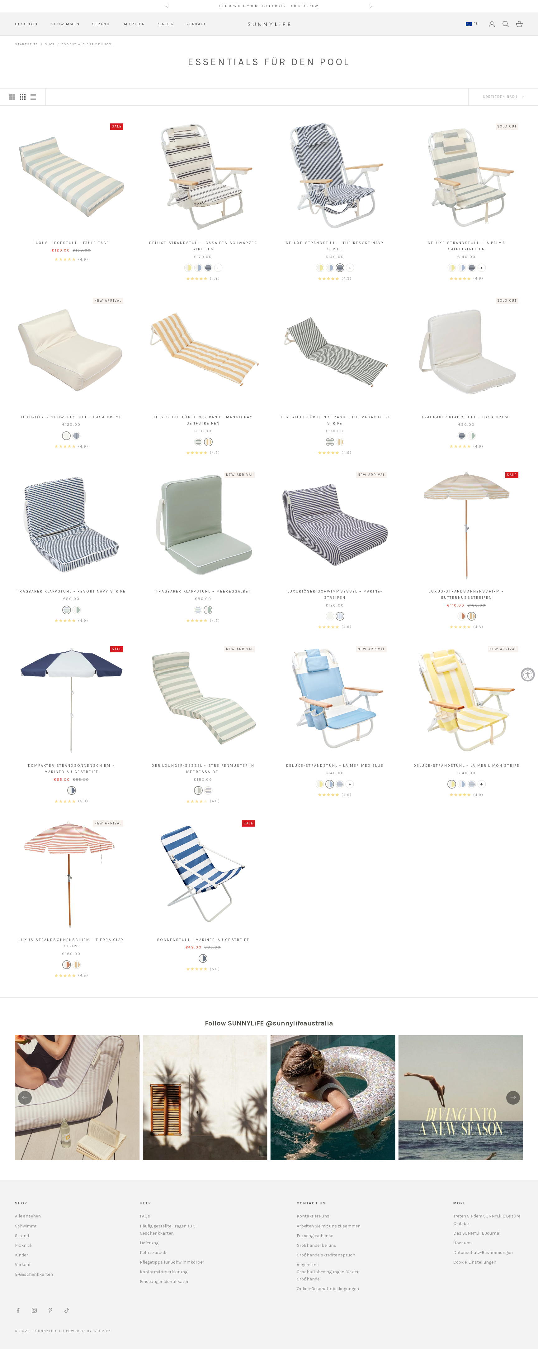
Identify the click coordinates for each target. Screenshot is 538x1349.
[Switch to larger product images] (12, 97)
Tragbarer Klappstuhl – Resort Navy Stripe (71, 591)
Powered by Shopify (88, 1331)
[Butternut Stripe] (471, 616)
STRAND (101, 24)
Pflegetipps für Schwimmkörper (172, 1262)
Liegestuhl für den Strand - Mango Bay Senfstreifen (203, 420)
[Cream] (66, 436)
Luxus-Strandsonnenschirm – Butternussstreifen (466, 594)
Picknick (23, 1245)
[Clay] (461, 616)
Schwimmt (26, 1226)
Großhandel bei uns (316, 1245)
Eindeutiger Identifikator (164, 1281)
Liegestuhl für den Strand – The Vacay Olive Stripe (335, 420)
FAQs (145, 1216)
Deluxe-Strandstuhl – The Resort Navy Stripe (335, 246)
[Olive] (198, 442)
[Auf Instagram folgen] (34, 1310)
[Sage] (471, 436)
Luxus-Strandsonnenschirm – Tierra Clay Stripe (71, 943)
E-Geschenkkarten (34, 1274)
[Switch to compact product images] (33, 97)
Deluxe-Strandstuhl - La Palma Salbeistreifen (466, 246)
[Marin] (203, 958)
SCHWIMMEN (65, 24)
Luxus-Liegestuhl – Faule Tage (72, 243)
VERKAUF (196, 24)
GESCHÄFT (26, 24)
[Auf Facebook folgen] (18, 1310)
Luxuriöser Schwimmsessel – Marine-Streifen (334, 594)
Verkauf (23, 1264)
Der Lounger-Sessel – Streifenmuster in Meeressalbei (203, 768)
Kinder (21, 1255)
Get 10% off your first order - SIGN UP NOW (269, 6)
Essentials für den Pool (87, 44)
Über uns (462, 1243)
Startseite (26, 44)
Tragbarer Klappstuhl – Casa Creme (466, 417)
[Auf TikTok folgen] (67, 1310)
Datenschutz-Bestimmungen (483, 1252)
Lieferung (149, 1243)
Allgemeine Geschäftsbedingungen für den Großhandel (328, 1272)
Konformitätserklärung (163, 1272)
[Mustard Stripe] (208, 442)
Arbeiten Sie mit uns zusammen (329, 1226)
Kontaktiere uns (313, 1216)
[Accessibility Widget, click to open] (528, 675)
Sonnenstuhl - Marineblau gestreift (203, 940)
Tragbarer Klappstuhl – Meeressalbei (203, 591)
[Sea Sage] (198, 790)
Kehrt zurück (153, 1252)
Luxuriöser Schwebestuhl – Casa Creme (71, 417)
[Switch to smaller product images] (23, 97)
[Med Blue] (198, 268)
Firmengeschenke (315, 1235)
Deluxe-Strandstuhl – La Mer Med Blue (335, 765)
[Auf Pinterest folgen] (50, 1310)
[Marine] (76, 436)
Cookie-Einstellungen (474, 1262)
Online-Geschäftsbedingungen (328, 1288)
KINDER (166, 24)
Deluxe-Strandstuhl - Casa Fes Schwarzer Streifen (203, 246)
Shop (50, 44)
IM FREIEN (133, 24)
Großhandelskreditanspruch (326, 1255)
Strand (22, 1235)
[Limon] (188, 268)
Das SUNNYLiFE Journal (476, 1233)
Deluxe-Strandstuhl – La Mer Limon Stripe (466, 765)
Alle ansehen (28, 1216)
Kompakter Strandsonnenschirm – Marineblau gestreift (71, 768)
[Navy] (208, 268)
